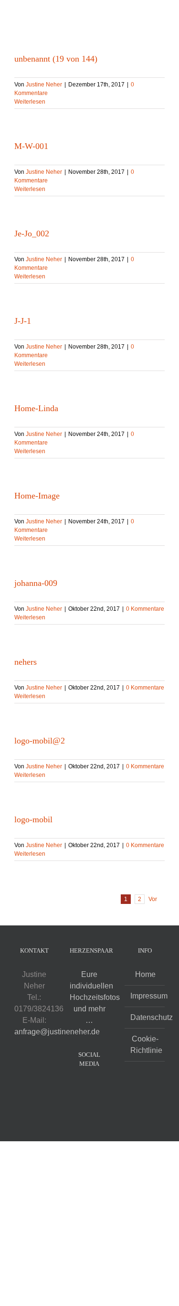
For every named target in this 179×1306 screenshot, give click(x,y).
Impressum (145, 996)
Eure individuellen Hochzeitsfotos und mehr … (95, 997)
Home (145, 974)
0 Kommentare (145, 608)
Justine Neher (44, 84)
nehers (25, 662)
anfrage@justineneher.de (57, 1032)
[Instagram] (96, 1088)
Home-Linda (36, 408)
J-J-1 (22, 321)
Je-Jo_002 (31, 233)
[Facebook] (83, 1088)
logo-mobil (33, 819)
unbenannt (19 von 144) (55, 59)
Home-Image (37, 495)
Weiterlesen (29, 101)
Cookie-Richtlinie (145, 1044)
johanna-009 (35, 583)
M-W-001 (31, 146)
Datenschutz (145, 1017)
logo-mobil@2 (39, 740)
